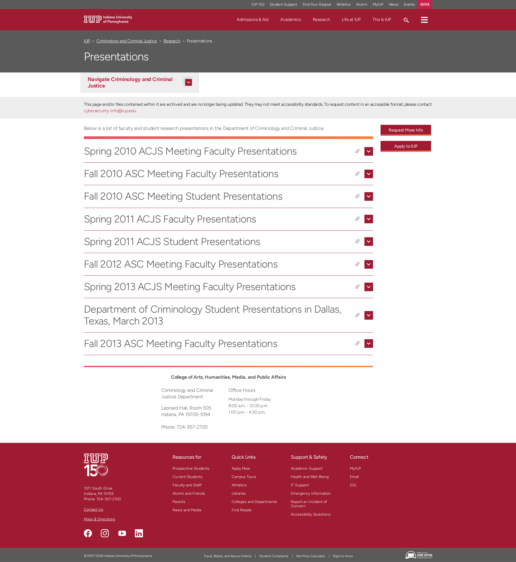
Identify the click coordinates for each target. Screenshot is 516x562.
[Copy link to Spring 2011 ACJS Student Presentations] (357, 241)
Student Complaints (273, 556)
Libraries (239, 493)
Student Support (283, 4)
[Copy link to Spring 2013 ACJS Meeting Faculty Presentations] (357, 287)
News (394, 4)
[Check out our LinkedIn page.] (139, 533)
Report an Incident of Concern (309, 503)
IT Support (300, 485)
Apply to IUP (405, 146)
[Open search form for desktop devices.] (406, 19)
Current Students (187, 477)
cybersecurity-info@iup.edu (110, 110)
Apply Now (241, 468)
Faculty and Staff (187, 485)
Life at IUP (351, 19)
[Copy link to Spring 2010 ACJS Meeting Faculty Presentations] (357, 151)
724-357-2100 (108, 499)
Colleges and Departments (254, 501)
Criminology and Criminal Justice (126, 40)
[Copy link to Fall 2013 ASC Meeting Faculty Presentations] (357, 343)
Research (321, 19)
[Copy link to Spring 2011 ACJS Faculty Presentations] (357, 219)
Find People (242, 510)
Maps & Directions (99, 519)
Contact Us (93, 509)
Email (354, 477)
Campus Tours (244, 477)
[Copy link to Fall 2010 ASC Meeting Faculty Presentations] (357, 174)
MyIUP (378, 4)
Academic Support (306, 468)
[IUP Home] (108, 19)
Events (409, 4)
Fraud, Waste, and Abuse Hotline (228, 556)
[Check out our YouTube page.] (122, 533)
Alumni (361, 4)
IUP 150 (258, 4)
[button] (424, 19)
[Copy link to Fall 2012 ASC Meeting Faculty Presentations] (357, 264)
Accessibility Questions (311, 514)
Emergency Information (311, 493)
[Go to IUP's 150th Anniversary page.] (96, 464)
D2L (353, 485)
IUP (87, 40)
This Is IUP (381, 19)
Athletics (343, 4)
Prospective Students (191, 468)
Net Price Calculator (310, 556)
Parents (179, 501)
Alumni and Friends (189, 493)
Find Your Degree (317, 4)
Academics (290, 19)
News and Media (187, 510)
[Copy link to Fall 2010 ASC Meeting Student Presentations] (357, 196)
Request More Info (406, 130)
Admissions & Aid (252, 19)
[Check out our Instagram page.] (105, 533)
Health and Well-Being (310, 477)
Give (424, 4)
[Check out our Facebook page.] (88, 533)
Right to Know (343, 556)
